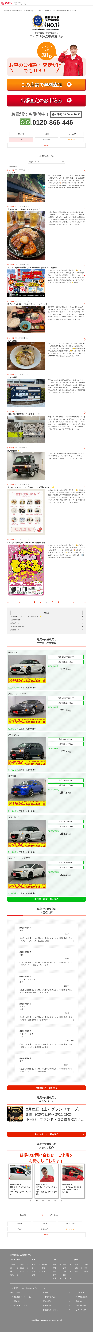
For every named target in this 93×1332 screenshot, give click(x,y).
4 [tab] (49, 1200)
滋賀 (76, 1268)
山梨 (64, 1271)
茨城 (33, 1275)
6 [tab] (61, 1200)
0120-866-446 (52, 122)
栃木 (43, 1271)
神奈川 (44, 1264)
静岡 (54, 1275)
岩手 (12, 1268)
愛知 (64, 1275)
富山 (54, 1268)
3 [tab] (43, 1200)
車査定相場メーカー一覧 (21, 1297)
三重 (64, 1278)
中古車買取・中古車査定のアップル (23, 1288)
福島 (12, 1275)
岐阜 (54, 1278)
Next (82, 1178)
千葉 (43, 1268)
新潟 (54, 1264)
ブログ (21, 139)
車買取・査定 (15, 1292)
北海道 (12, 1264)
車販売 (45, 1292)
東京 (33, 1264)
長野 (64, 1264)
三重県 (39, 11)
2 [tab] (37, 1200)
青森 (22, 1264)
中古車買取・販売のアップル (13, 11)
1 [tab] (30, 1200)
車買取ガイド (17, 1301)
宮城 (22, 1268)
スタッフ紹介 (72, 134)
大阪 (76, 1264)
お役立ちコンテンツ (50, 1310)
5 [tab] (55, 1200)
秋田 (12, 1271)
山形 (22, 1271)
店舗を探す (29, 11)
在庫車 (46, 134)
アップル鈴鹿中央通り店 (61, 11)
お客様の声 (46, 139)
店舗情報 (21, 134)
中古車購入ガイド (51, 1297)
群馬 (33, 1271)
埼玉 (33, 1268)
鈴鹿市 (47, 11)
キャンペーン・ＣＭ (19, 1305)
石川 (64, 1268)
